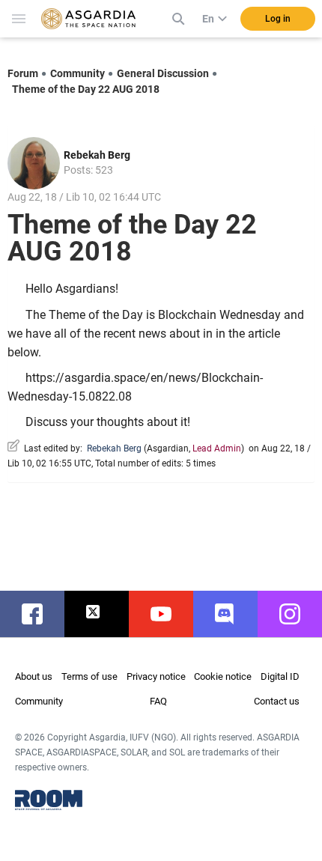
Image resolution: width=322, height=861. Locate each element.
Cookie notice (223, 676)
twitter (104, 614)
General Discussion (163, 73)
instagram (297, 614)
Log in (278, 18)
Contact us (277, 701)
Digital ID (280, 676)
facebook (39, 614)
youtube (168, 614)
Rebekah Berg (97, 155)
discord (233, 614)
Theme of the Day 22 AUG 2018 (86, 89)
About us (33, 676)
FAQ (158, 701)
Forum (22, 73)
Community (77, 73)
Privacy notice (156, 676)
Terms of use (89, 676)
